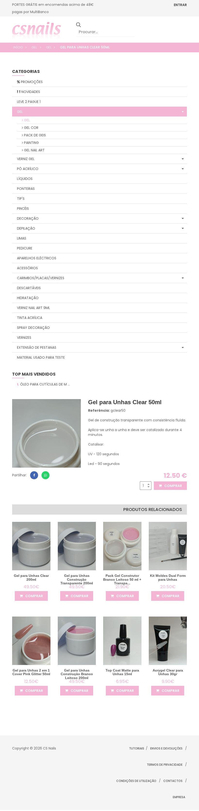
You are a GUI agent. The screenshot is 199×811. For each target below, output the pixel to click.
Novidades (30, 91)
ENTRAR (180, 4)
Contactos (172, 781)
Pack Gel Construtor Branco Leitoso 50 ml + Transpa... (122, 579)
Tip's (21, 198)
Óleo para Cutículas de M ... (43, 384)
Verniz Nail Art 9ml (33, 307)
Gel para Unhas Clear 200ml (31, 577)
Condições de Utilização (136, 781)
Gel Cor (30, 127)
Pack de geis (34, 135)
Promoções (31, 81)
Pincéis (23, 208)
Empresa (179, 797)
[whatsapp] (45, 475)
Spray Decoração (33, 327)
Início (18, 47)
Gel (35, 47)
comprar (173, 485)
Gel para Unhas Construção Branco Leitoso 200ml (77, 674)
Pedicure (24, 248)
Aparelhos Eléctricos (36, 258)
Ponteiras (26, 188)
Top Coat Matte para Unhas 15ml (122, 672)
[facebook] (34, 475)
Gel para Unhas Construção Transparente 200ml (76, 579)
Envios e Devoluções (166, 748)
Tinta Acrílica (29, 317)
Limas (21, 238)
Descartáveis (29, 288)
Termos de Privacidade (164, 765)
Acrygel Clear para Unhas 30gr (168, 672)
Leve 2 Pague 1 (29, 101)
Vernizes (24, 337)
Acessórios (27, 268)
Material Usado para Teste (41, 357)
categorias (26, 71)
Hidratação (28, 297)
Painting (31, 142)
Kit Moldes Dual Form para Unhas (168, 577)
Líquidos (25, 178)
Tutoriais (136, 748)
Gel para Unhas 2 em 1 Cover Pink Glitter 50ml (31, 672)
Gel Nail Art (34, 150)
